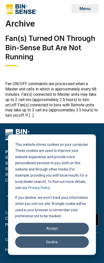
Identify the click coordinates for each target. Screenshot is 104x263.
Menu (85, 8)
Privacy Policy (39, 188)
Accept (52, 228)
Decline (52, 242)
